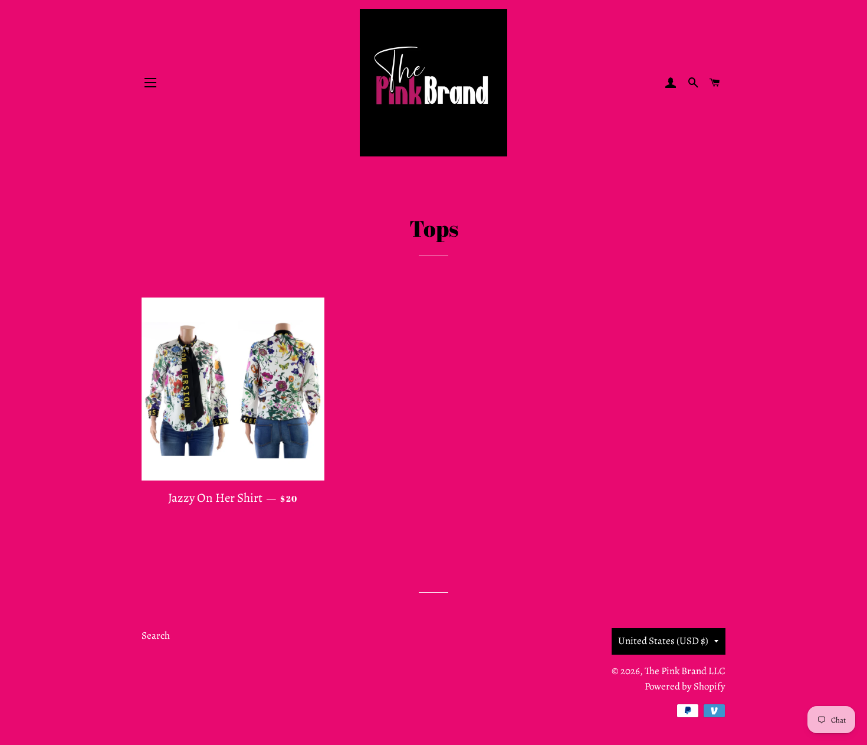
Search (156, 635)
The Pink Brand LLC (685, 671)
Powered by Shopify (685, 686)
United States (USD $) (663, 641)
